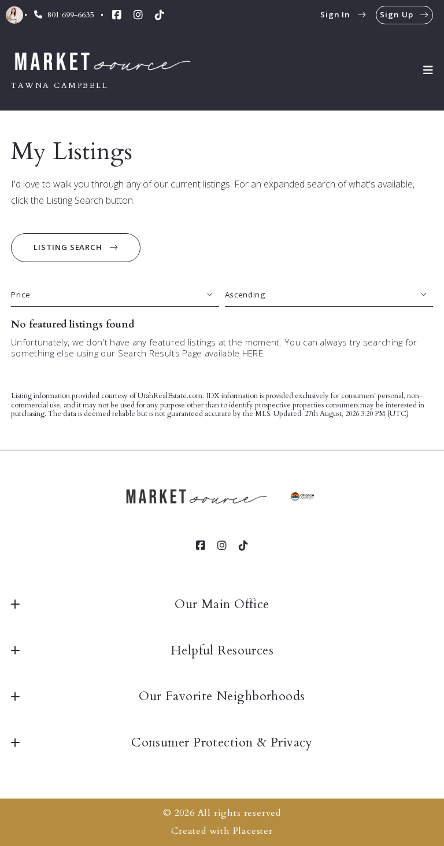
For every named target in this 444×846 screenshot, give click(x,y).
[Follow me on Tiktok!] (159, 15)
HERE (252, 353)
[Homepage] (104, 62)
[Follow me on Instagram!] (138, 15)
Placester (253, 831)
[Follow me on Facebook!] (117, 15)
